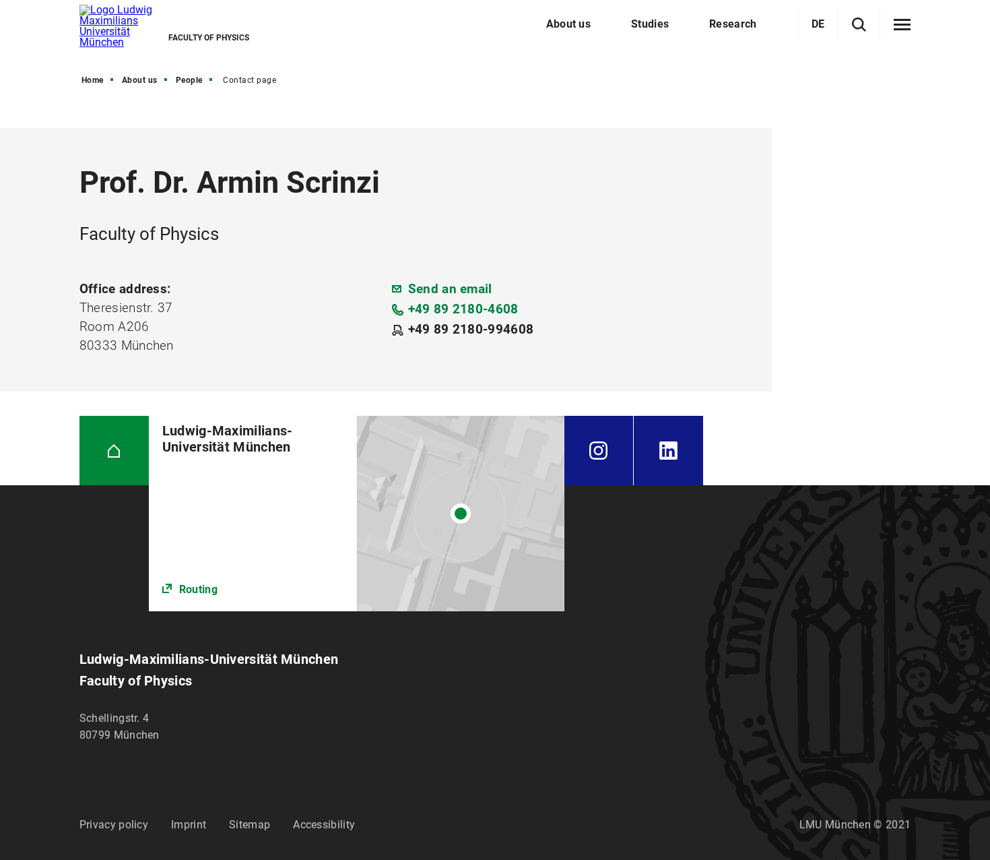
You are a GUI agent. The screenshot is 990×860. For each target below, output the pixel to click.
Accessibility (324, 824)
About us (140, 80)
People (189, 80)
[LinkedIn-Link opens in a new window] (668, 450)
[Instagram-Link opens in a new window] (598, 450)
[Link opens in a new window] (356, 513)
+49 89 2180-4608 (463, 309)
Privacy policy (113, 824)
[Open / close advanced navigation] (902, 25)
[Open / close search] (859, 25)
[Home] (114, 450)
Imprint (188, 824)
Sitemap (249, 824)
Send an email (450, 289)
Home (92, 80)
